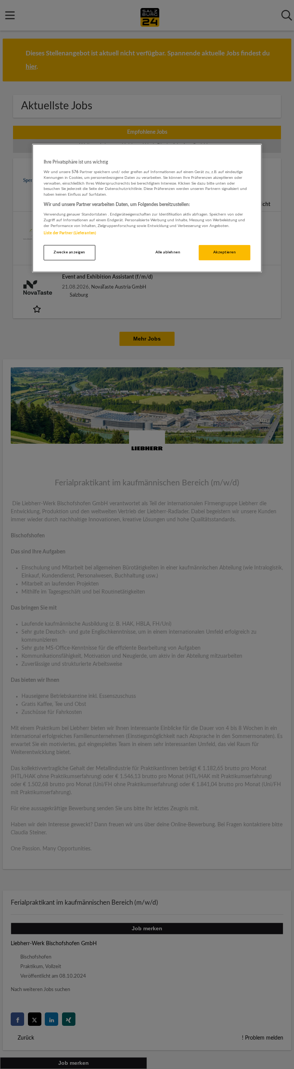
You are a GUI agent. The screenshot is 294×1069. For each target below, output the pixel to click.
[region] (147, 208)
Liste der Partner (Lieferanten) (70, 233)
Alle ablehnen (167, 252)
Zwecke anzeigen (69, 252)
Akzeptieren (224, 252)
